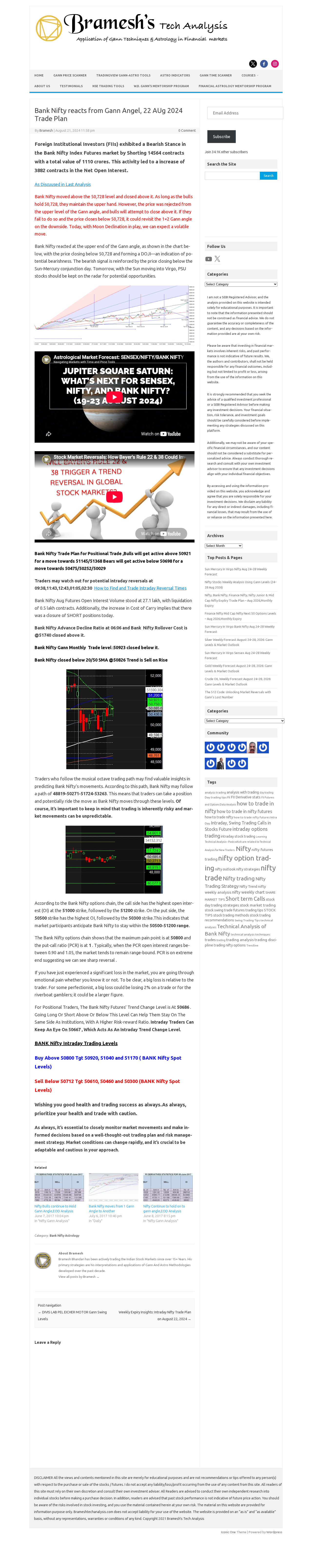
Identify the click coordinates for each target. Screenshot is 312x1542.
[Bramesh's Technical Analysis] (132, 43)
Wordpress (274, 1532)
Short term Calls (245, 899)
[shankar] (263, 748)
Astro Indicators (175, 75)
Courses (248, 75)
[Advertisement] (241, 210)
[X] (217, 259)
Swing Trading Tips (247, 920)
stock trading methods (231, 915)
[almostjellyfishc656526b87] (231, 748)
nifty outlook (225, 869)
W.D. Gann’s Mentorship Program (161, 86)
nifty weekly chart (248, 892)
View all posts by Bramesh (78, 1276)
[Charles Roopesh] (242, 748)
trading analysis (240, 940)
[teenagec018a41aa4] (242, 764)
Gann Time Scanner (216, 75)
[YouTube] (209, 259)
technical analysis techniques (250, 934)
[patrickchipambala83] (221, 764)
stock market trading (258, 905)
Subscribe (221, 136)
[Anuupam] (210, 764)
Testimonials (71, 86)
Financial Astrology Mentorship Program (235, 86)
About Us (42, 86)
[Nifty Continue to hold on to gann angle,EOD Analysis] (168, 1187)
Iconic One (228, 1532)
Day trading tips (215, 797)
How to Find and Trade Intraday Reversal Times (140, 588)
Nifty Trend (248, 886)
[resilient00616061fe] (231, 764)
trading (220, 940)
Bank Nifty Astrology (64, 1235)
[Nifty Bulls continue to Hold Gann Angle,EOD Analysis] (59, 1187)
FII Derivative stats (246, 797)
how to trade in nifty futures (244, 811)
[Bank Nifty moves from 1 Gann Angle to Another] (113, 1187)
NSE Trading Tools (108, 86)
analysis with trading (243, 792)
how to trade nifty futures (252, 817)
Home (39, 75)
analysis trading (215, 792)
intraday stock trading (238, 836)
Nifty (243, 848)
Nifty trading (239, 878)
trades (210, 940)
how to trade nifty (219, 817)
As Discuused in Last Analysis (63, 184)
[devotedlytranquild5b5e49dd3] (210, 748)
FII (228, 797)
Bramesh (46, 130)
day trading (266, 792)
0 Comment (187, 130)
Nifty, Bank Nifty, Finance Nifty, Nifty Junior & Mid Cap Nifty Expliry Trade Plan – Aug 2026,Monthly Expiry (239, 600)
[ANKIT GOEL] (221, 748)
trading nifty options (230, 945)
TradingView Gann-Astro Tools (123, 75)
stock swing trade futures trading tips (234, 910)
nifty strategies (248, 869)
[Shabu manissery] (252, 748)
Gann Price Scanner (70, 75)
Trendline (252, 945)
